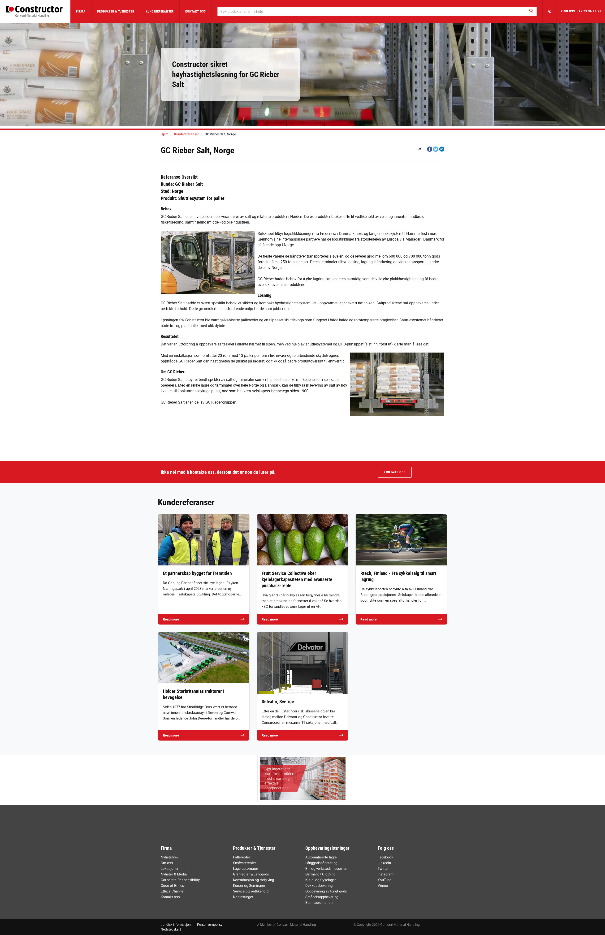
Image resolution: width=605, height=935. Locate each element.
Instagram (385, 874)
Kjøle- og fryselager (320, 879)
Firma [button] (81, 11)
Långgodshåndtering (321, 862)
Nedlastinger (243, 896)
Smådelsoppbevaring (321, 896)
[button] (550, 11)
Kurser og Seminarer (249, 885)
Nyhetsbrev (169, 857)
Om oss (167, 862)
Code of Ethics (172, 885)
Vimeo (383, 885)
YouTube (384, 879)
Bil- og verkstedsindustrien (326, 868)
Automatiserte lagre (321, 857)
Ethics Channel (172, 891)
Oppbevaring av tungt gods (326, 891)
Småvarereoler (244, 862)
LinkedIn (384, 862)
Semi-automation (319, 902)
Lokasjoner (169, 868)
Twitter (383, 868)
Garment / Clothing (320, 874)
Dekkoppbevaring (319, 885)
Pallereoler (241, 857)
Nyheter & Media (174, 874)
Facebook (385, 857)
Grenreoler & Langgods (251, 874)
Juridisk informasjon (176, 924)
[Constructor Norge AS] (35, 11)
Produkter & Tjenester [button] (115, 11)
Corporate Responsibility (180, 879)
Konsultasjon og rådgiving (253, 879)
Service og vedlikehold (250, 891)
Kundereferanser (160, 11)
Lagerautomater (245, 868)
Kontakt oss (195, 11)
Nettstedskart (171, 929)
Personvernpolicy (209, 924)
